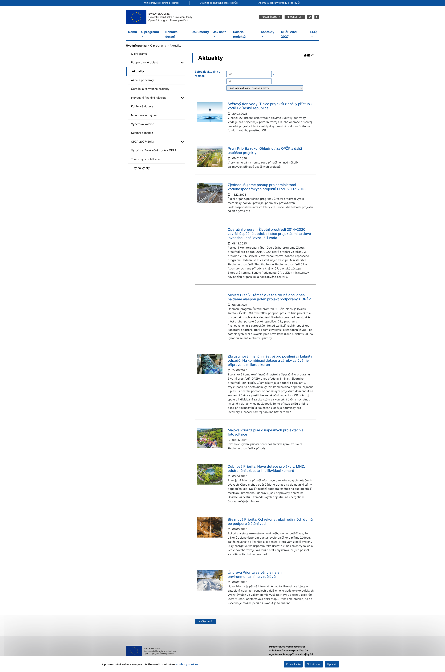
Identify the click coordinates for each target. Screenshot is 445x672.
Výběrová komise (142, 124)
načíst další (205, 621)
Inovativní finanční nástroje (148, 97)
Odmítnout (314, 664)
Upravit (332, 664)
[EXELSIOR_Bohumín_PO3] (209, 364)
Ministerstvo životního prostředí (161, 2)
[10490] (209, 193)
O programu (150, 32)
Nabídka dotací (171, 34)
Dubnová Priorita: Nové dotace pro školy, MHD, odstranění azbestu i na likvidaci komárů (266, 468)
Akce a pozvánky (142, 80)
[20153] (209, 474)
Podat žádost (270, 17)
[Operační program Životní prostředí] (159, 16)
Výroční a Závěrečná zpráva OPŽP (153, 150)
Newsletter (294, 17)
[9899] (209, 112)
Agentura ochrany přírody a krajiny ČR (279, 2)
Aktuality (138, 71)
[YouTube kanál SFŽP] (316, 16)
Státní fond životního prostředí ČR (219, 2)
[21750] (209, 156)
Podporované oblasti (145, 62)
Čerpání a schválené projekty (150, 89)
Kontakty (267, 32)
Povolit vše (293, 664)
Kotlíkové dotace (142, 106)
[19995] (209, 580)
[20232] (209, 438)
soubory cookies (187, 664)
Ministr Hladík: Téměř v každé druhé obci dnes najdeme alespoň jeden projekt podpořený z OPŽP (269, 297)
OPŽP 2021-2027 (290, 34)
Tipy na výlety (140, 168)
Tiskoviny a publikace (145, 159)
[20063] (209, 527)
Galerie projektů (239, 34)
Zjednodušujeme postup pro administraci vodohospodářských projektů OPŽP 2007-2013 (267, 187)
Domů (132, 32)
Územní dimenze (142, 132)
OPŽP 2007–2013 (142, 141)
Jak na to (219, 32)
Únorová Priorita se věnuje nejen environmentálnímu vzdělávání (255, 574)
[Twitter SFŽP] (309, 16)
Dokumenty (200, 32)
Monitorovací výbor (144, 115)
